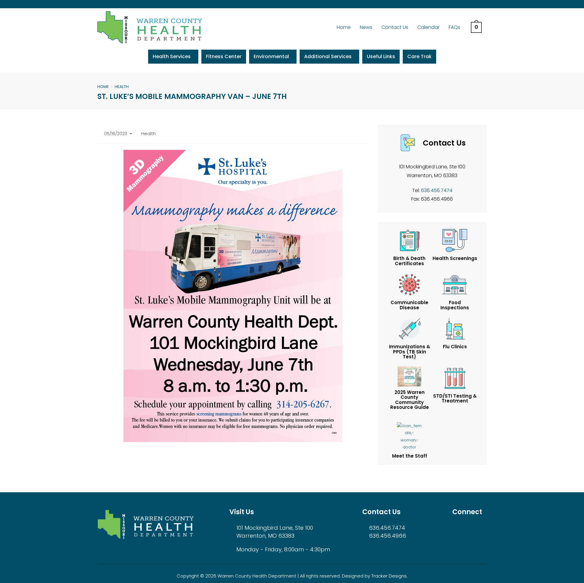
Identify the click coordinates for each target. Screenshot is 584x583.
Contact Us (394, 27)
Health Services (172, 56)
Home (344, 27)
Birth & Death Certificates (409, 261)
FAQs (454, 27)
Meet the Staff (409, 456)
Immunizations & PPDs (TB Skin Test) (409, 351)
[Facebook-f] (466, 4)
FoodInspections (454, 305)
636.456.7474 (436, 190)
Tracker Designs (389, 576)
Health (122, 87)
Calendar (428, 27)
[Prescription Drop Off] (454, 378)
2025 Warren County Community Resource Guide (409, 400)
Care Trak (419, 56)
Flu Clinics (455, 346)
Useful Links (381, 56)
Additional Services (328, 56)
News (366, 27)
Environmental (271, 56)
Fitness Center (224, 56)
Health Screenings (455, 258)
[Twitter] (476, 4)
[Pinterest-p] (485, 4)
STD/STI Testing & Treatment (455, 398)
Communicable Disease (409, 305)
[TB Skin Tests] (409, 376)
